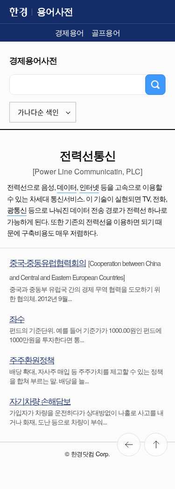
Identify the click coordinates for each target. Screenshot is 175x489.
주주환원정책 (31, 359)
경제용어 (69, 32)
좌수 (16, 318)
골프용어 (105, 32)
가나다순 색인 (38, 112)
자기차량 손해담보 (39, 401)
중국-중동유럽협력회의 (47, 262)
